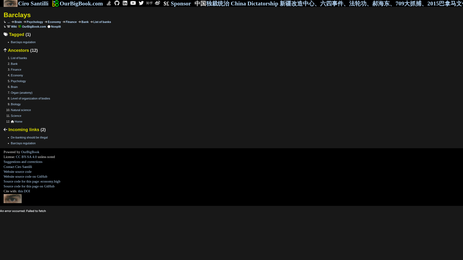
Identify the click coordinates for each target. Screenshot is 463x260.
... (8, 21)
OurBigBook (30, 152)
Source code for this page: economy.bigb (32, 181)
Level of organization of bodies (30, 98)
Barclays (17, 15)
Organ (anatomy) (21, 92)
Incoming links (25, 129)
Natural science (21, 110)
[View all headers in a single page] (54, 26)
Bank (85, 21)
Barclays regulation (23, 42)
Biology (16, 104)
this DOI (24, 191)
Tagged (17, 34)
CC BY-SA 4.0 (26, 157)
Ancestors (21, 50)
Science (16, 115)
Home (16, 121)
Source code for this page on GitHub (29, 186)
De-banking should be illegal (29, 137)
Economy (54, 21)
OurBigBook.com (81, 3)
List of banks (102, 21)
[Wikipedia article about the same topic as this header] (12, 26)
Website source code (17, 172)
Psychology (34, 21)
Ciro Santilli (33, 3)
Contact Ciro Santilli (18, 167)
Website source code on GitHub (25, 176)
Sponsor (177, 3)
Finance (71, 21)
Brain (18, 21)
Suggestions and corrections (23, 162)
